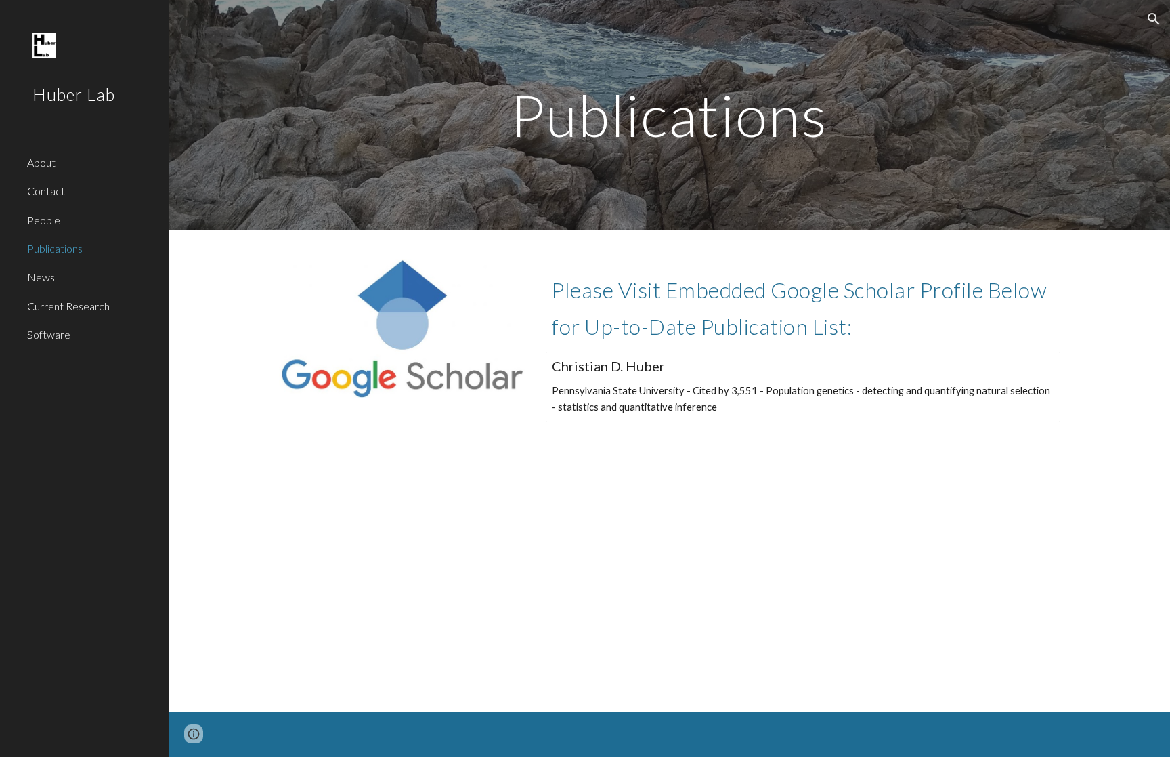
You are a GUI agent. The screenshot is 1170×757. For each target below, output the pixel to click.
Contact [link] (46, 190)
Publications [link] (55, 248)
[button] (1154, 19)
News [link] (41, 276)
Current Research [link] (68, 306)
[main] (669, 115)
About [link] (41, 162)
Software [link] (48, 334)
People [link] (43, 219)
